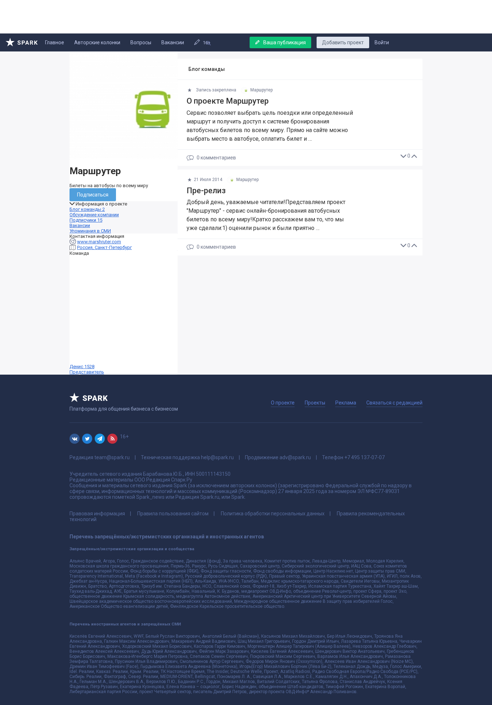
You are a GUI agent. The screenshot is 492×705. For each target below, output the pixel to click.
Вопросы (140, 42)
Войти (382, 42)
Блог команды (87, 209)
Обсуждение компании (94, 214)
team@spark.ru (112, 457)
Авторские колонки (97, 42)
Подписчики (86, 220)
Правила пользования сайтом (173, 513)
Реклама (345, 403)
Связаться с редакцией (394, 403)
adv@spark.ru (295, 457)
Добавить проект (343, 42)
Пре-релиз (206, 190)
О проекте (283, 403)
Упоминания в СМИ (90, 231)
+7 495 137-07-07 (364, 457)
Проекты (315, 403)
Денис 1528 (87, 369)
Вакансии (172, 42)
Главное (54, 42)
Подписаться (92, 195)
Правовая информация (97, 513)
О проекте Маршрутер (228, 100)
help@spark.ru (217, 457)
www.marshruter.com (99, 241)
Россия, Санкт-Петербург (104, 247)
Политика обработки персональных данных (273, 513)
